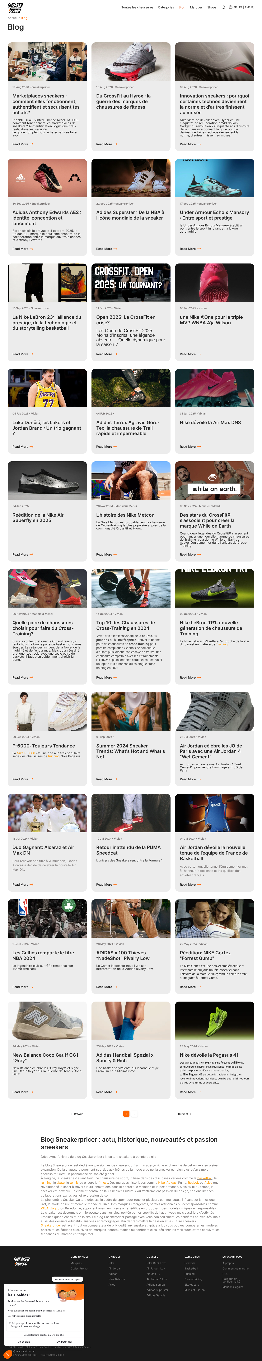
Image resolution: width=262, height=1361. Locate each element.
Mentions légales (232, 1287)
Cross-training (193, 1279)
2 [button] (134, 1114)
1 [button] (126, 1114)
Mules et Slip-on (195, 1290)
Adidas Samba (156, 1284)
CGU (225, 1274)
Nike (111, 1263)
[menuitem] (232, 7)
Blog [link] (182, 7)
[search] (223, 8)
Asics (112, 1284)
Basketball (191, 1268)
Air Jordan (115, 1268)
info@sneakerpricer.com (22, 1351)
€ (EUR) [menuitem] (249, 7)
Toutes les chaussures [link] (137, 7)
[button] (240, 7)
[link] (15, 8)
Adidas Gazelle (156, 1295)
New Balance (117, 1279)
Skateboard (192, 1284)
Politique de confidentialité (231, 1280)
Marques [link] (196, 7)
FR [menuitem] (240, 7)
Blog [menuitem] (24, 17)
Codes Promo (79, 1268)
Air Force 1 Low (156, 1268)
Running (190, 1274)
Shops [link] (211, 7)
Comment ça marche (235, 1268)
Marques (76, 1263)
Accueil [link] (13, 18)
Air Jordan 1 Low (157, 1279)
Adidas (113, 1274)
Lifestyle (190, 1263)
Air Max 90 (153, 1274)
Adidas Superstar (157, 1290)
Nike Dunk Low (156, 1263)
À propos (228, 1263)
